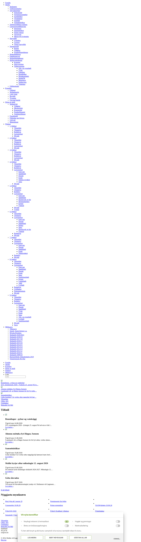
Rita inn (3, 540)
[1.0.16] (117, 539)
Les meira (9, 427)
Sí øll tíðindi (5, 490)
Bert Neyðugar (56, 538)
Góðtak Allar (80, 538)
